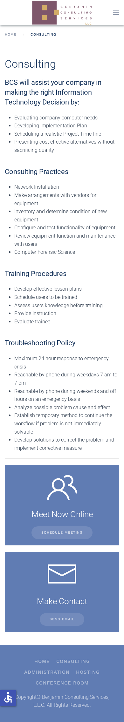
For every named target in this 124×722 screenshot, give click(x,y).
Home (42, 661)
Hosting (88, 672)
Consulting (73, 661)
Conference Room (62, 683)
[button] (116, 12)
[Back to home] (62, 12)
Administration (47, 672)
